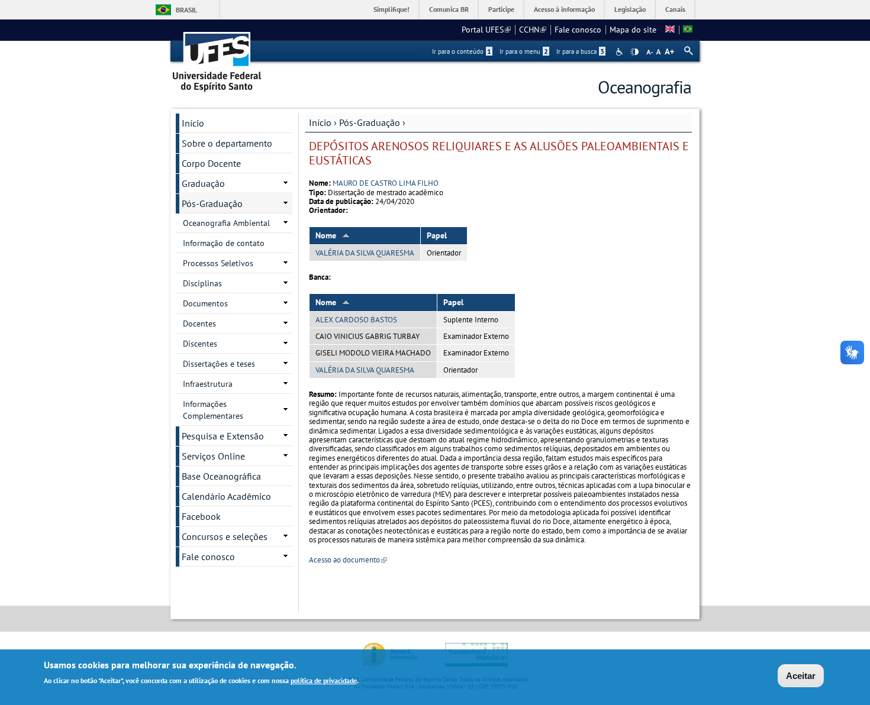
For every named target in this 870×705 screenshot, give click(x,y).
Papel (437, 235)
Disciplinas (202, 283)
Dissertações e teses (219, 363)
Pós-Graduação (369, 122)
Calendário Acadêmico (226, 496)
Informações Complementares (213, 410)
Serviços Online (213, 456)
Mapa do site (633, 29)
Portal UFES (486, 29)
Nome (325, 235)
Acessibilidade (620, 52)
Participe (501, 9)
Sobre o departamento (227, 143)
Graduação (203, 183)
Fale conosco (578, 29)
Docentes (199, 323)
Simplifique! (391, 9)
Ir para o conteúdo (461, 51)
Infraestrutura (208, 384)
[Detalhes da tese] (687, 29)
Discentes (200, 343)
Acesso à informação (564, 9)
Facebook (201, 516)
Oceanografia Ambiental (226, 223)
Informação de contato (224, 243)
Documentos (205, 303)
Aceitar (801, 676)
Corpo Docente (211, 163)
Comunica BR (449, 9)
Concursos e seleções (225, 536)
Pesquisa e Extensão (223, 436)
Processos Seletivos (218, 263)
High (634, 52)
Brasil (186, 9)
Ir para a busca (580, 51)
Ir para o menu (524, 51)
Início (320, 122)
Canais (675, 9)
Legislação (630, 9)
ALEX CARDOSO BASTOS (356, 320)
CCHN (532, 29)
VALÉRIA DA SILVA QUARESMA (364, 253)
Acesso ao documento (348, 560)
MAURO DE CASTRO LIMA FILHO (386, 183)
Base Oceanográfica (221, 476)
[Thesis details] (670, 29)
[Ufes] (217, 58)
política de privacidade (324, 680)
